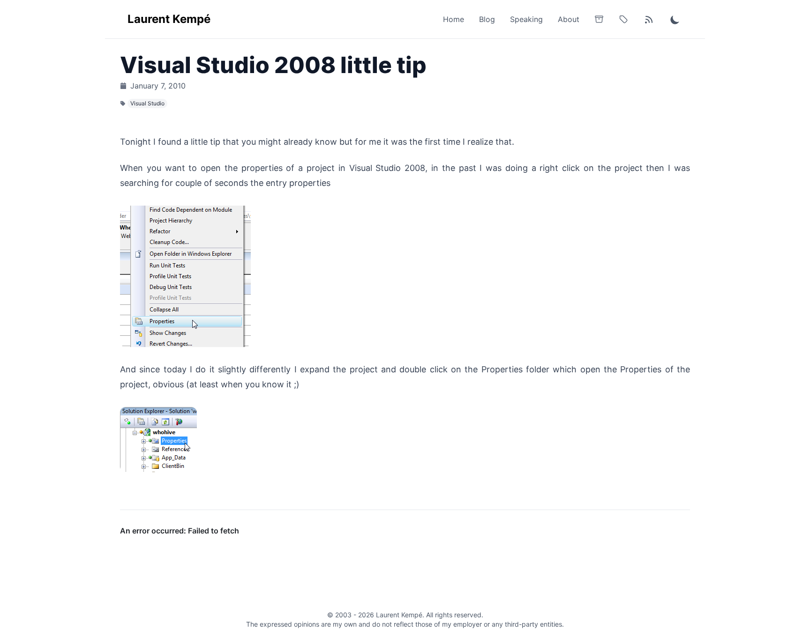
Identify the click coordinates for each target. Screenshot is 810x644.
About (568, 19)
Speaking (526, 19)
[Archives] (599, 19)
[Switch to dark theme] (675, 19)
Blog (487, 19)
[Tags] (623, 19)
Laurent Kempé (169, 19)
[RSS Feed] (648, 19)
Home (453, 19)
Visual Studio (147, 103)
